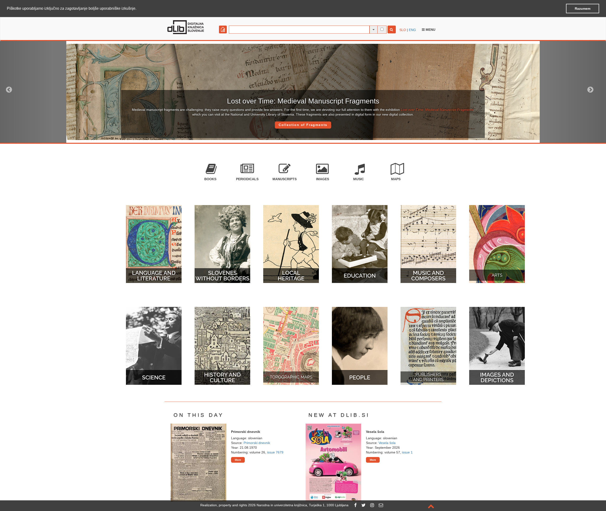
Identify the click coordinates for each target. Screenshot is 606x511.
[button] (138, 8)
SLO (402, 30)
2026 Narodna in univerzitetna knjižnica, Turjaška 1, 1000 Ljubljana (298, 505)
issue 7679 (275, 452)
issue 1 (407, 452)
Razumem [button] (582, 8)
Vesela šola (387, 443)
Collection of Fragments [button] (303, 125)
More (238, 459)
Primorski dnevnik (257, 443)
